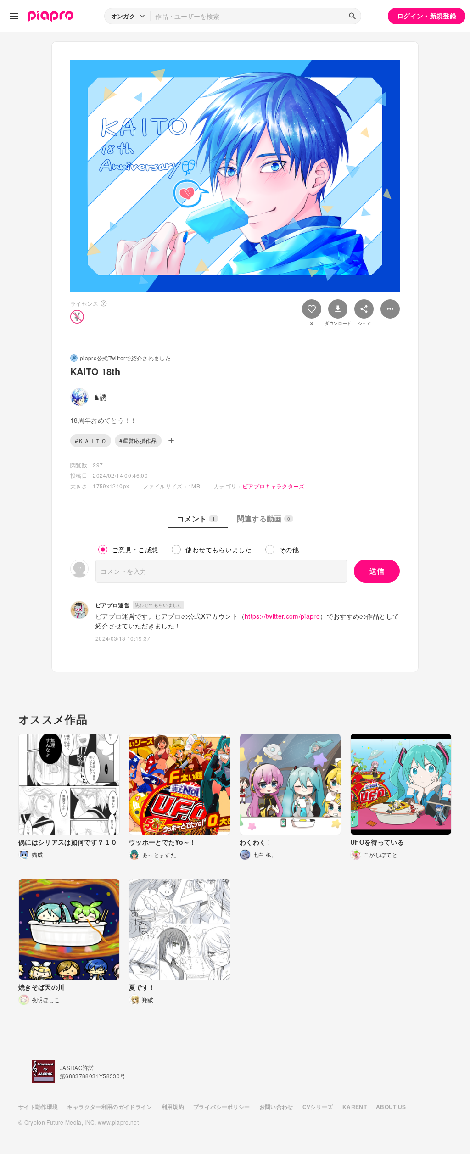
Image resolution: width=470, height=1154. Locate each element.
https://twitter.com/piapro (282, 616)
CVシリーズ (317, 1107)
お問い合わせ (276, 1107)
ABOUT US (391, 1107)
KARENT (354, 1107)
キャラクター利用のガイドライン (109, 1107)
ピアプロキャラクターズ (273, 486)
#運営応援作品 (138, 440)
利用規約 (173, 1107)
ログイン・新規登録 (426, 15)
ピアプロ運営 (112, 605)
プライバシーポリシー (221, 1107)
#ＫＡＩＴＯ (90, 440)
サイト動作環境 (38, 1107)
